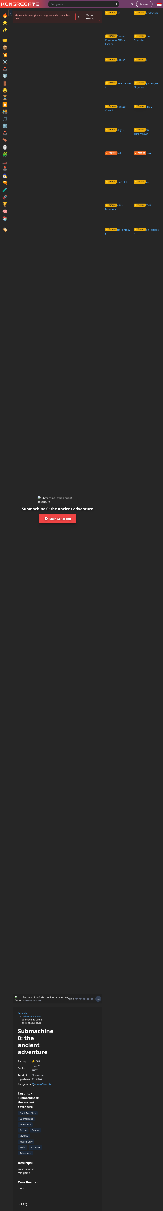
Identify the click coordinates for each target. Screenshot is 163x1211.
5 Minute (35, 1147)
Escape (35, 1130)
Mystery (24, 1135)
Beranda (22, 1013)
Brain (22, 1147)
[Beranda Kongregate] (19, 4)
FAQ (24, 1204)
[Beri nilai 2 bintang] (80, 998)
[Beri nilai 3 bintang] (84, 998)
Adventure (25, 1124)
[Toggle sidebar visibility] (10, 13)
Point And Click (28, 1113)
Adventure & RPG (32, 1016)
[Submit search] (115, 4)
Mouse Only (26, 1141)
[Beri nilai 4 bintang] (88, 998)
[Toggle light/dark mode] (132, 4)
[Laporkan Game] (98, 999)
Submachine (26, 1118)
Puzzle (23, 1130)
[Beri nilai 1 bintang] (76, 998)
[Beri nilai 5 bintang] (91, 998)
